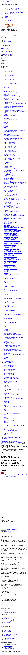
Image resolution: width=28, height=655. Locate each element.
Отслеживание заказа (6, 46)
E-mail (2, 49)
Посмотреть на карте (9, 648)
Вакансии (6, 618)
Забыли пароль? (8, 51)
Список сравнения (8, 41)
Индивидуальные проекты (10, 634)
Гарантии (6, 639)
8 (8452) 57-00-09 (5, 1)
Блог (5, 624)
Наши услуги (7, 633)
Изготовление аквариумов (13, 8)
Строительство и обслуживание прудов (17, 12)
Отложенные (7, 630)
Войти (2, 48)
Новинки (6, 19)
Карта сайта (7, 622)
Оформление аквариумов (13, 9)
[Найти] (15, 35)
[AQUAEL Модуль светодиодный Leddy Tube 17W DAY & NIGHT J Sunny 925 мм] (14, 476)
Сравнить (8, 531)
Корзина (3, 67)
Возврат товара (7, 635)
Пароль (2, 51)
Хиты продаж (7, 20)
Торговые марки (8, 621)
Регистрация (7, 48)
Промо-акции (7, 16)
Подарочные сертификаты (10, 620)
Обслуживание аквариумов (14, 10)
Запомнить (5, 60)
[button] (4, 471)
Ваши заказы (7, 629)
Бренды (5, 17)
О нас (5, 617)
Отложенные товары (9, 43)
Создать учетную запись (7, 54)
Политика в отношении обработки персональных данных (12, 637)
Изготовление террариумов (14, 15)
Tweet (8, 471)
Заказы (5, 40)
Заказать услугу (11, 13)
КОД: (2, 469)
